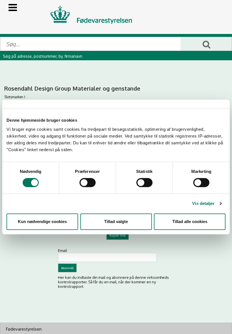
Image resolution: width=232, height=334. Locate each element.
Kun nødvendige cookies (42, 221)
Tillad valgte (116, 221)
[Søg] (206, 44)
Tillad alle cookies (189, 221)
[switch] (88, 182)
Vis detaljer (203, 203)
